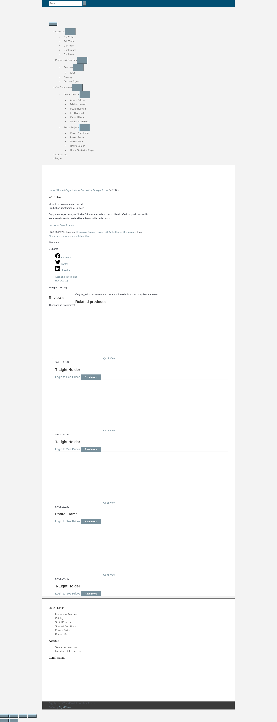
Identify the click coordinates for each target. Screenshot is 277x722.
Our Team (69, 45)
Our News (69, 54)
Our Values (69, 37)
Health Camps (77, 145)
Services (68, 67)
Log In (58, 158)
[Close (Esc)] (32, 716)
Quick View (109, 358)
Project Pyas (77, 141)
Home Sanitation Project (82, 150)
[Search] (84, 3)
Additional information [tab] (66, 276)
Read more (91, 377)
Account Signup (72, 81)
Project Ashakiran (79, 133)
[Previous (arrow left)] (4, 720)
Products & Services (66, 60)
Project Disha (77, 137)
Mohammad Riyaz (79, 121)
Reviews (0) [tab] (61, 280)
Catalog (68, 77)
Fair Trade (69, 41)
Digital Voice (65, 707)
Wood (88, 236)
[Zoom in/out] (4, 716)
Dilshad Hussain (78, 104)
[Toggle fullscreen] (13, 716)
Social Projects (71, 127)
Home (52, 190)
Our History (70, 50)
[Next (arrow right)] (13, 720)
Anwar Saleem (77, 100)
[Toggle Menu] (70, 31)
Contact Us (61, 154)
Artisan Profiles (72, 94)
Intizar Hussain (78, 108)
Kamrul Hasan (77, 117)
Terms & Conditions (65, 626)
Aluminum (54, 236)
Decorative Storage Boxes (94, 190)
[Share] (23, 716)
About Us (60, 31)
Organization (72, 190)
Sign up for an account (67, 647)
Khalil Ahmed (77, 113)
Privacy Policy (62, 630)
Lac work (65, 236)
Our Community (63, 87)
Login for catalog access (68, 651)
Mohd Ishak (77, 236)
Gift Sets (109, 232)
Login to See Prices (61, 225)
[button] (1, 711)
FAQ (72, 73)
